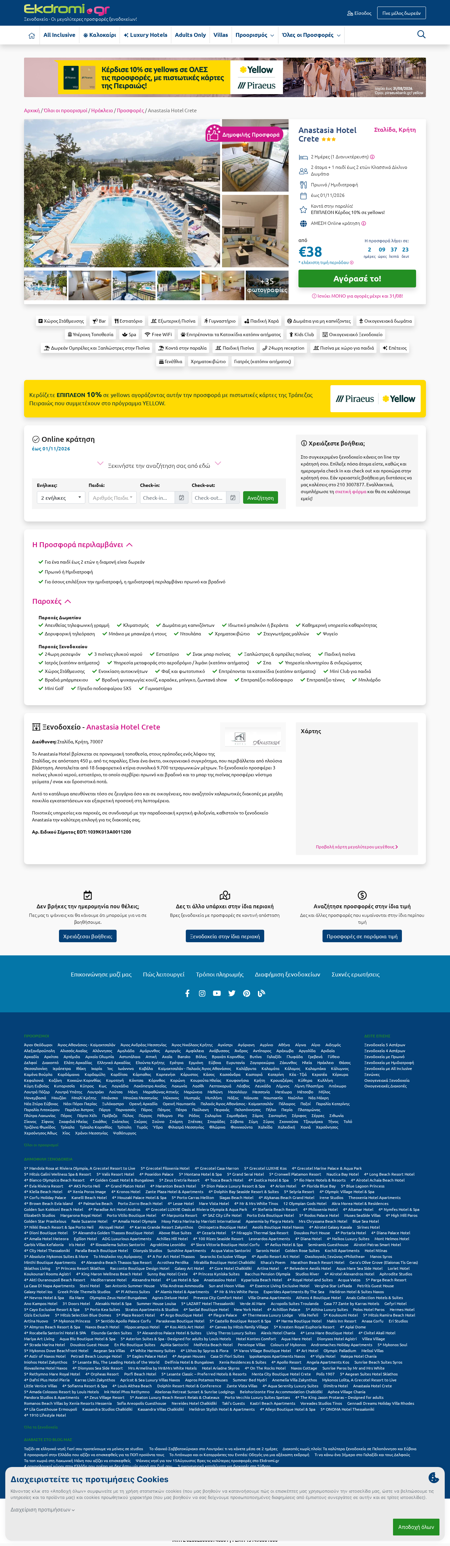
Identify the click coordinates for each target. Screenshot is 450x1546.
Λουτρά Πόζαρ (37, 1091)
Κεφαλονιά (33, 1080)
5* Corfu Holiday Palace (45, 1197)
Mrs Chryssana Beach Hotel (323, 1221)
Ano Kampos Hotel (40, 1303)
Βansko (184, 1056)
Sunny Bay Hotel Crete (167, 1273)
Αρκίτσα (51, 1056)
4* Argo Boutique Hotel (181, 1315)
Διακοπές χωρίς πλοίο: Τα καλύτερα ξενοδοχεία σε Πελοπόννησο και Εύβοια (350, 1448)
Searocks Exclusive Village (223, 1256)
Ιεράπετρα (62, 1068)
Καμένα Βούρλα (38, 1074)
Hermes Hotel (402, 1309)
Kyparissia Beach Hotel (261, 1279)
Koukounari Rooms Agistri (47, 1273)
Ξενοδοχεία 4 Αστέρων (384, 1050)
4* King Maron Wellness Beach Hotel (109, 1273)
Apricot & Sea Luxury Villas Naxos (150, 1379)
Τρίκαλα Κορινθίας (96, 1127)
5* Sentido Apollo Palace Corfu (123, 1320)
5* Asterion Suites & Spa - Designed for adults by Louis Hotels (176, 1338)
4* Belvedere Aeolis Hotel (307, 1268)
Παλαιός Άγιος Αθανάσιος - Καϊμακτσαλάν (237, 1103)
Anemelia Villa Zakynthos (294, 1379)
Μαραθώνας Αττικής (161, 1091)
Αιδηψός (333, 1044)
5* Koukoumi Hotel (340, 1315)
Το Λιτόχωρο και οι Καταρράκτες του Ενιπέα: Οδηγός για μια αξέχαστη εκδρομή (239, 1454)
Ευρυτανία (235, 1062)
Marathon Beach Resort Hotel (317, 1262)
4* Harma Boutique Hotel (299, 1320)
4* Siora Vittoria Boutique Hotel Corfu (225, 1244)
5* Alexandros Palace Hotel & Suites (169, 1332)
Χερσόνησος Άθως (40, 1132)
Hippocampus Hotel (142, 1326)
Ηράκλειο (102, 110)
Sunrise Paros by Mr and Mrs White (354, 1368)
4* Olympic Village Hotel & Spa (347, 1191)
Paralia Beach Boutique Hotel (101, 1250)
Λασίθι (198, 1085)
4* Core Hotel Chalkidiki (230, 1268)
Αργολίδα (307, 1050)
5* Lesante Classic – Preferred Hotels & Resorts (203, 1373)
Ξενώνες (372, 1074)
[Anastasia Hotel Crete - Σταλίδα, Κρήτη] (122, 192)
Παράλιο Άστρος (79, 1109)
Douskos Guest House (89, 1344)
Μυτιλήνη (213, 1097)
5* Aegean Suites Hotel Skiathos (369, 1373)
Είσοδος (362, 13)
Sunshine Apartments (186, 1250)
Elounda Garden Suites (111, 1332)
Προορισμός (252, 34)
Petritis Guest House (375, 1285)
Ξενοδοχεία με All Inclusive (388, 1068)
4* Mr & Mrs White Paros (236, 1291)
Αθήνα (284, 1044)
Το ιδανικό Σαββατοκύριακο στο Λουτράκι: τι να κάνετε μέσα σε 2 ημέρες (213, 1448)
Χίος (66, 1132)
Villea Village (373, 1338)
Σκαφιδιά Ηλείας (73, 1121)
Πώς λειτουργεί (163, 974)
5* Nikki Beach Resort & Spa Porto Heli (59, 1227)
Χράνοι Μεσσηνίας (91, 1132)
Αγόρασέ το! (357, 278)
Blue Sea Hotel (365, 1221)
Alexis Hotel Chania (278, 1332)
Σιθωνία (336, 1115)
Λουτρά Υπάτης (68, 1091)
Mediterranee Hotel (109, 1279)
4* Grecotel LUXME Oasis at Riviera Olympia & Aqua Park (196, 1209)
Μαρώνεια (193, 1091)
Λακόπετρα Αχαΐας (150, 1085)
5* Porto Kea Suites (102, 1309)
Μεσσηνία (261, 1091)
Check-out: (203, 485)
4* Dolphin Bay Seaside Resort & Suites (244, 1191)
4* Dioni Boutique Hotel (46, 1232)
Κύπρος (87, 1085)
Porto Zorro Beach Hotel (140, 1203)
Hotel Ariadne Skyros (220, 1368)
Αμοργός (173, 1050)
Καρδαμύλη (95, 1074)
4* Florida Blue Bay (318, 1185)
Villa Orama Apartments (269, 1297)
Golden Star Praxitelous (45, 1221)
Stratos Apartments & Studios (151, 1309)
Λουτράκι (95, 1091)
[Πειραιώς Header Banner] (225, 77)
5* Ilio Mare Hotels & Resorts (320, 1180)
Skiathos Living (37, 1268)
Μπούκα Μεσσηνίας (140, 1097)
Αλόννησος (102, 1050)
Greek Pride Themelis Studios (84, 1291)
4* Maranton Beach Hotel (173, 1185)
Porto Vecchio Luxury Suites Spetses (257, 1397)
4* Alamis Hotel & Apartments (182, 1291)
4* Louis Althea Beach (132, 1385)
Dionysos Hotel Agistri (337, 1338)
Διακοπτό (50, 1062)
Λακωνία (179, 1085)
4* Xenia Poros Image (87, 1191)
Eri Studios (398, 1320)
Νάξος (233, 1097)
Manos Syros (381, 1256)
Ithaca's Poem (273, 1262)
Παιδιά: (96, 485)
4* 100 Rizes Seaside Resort (218, 1238)
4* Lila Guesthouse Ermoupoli (50, 1409)
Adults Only (190, 34)
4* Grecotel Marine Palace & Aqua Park (327, 1168)
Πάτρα (181, 1109)
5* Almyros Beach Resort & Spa (52, 1326)
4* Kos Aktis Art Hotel (184, 1326)
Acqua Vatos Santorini (231, 1250)
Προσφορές (130, 110)
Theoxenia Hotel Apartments (375, 1197)
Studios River (307, 1273)
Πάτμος (163, 1109)
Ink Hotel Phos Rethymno (127, 1391)
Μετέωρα (283, 1091)
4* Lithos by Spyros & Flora (204, 1350)
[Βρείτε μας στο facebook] (187, 993)
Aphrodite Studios (396, 1273)
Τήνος (333, 1121)
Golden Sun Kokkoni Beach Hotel (53, 1209)
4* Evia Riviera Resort (43, 1185)
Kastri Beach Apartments (272, 1403)
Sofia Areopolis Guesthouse (141, 1403)
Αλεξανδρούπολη (39, 1050)
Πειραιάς (221, 1109)
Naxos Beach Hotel (102, 1326)
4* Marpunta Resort (179, 1215)
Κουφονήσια (237, 1080)
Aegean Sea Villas (109, 1350)
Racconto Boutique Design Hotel (139, 1268)
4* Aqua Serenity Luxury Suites (290, 1385)
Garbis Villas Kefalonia (44, 1244)
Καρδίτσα (119, 1074)
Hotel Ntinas (376, 1250)
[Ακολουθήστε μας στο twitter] (232, 993)
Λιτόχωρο (337, 1085)
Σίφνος (48, 1121)
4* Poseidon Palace (156, 1174)
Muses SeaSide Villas (362, 1215)
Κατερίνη (276, 1074)
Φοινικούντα (242, 1127)
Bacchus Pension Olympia (267, 1273)
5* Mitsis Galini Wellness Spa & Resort (57, 1174)
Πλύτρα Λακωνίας (39, 1115)
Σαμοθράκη (237, 1115)
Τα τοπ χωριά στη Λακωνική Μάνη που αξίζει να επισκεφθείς (77, 1460)
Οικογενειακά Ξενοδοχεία (386, 1080)
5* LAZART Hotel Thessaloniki (208, 1303)
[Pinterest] (246, 993)
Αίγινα (300, 1044)
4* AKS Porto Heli (84, 1185)
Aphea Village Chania (346, 1391)
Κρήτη (259, 1080)
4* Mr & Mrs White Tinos (256, 1203)
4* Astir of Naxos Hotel (45, 1356)
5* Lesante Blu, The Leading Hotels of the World (115, 1362)
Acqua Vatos (349, 1279)
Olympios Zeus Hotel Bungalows (118, 1297)
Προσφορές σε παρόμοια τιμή (362, 936)
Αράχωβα (285, 1050)
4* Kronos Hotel (125, 1191)
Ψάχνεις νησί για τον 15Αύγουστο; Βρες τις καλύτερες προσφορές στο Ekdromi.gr (207, 1460)
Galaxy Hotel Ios (38, 1291)
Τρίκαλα (67, 1127)
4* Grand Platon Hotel (125, 1185)
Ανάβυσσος (219, 1050)
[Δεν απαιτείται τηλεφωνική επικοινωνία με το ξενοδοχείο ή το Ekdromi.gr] (363, 223)
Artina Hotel (268, 1268)
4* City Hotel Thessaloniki (47, 1250)
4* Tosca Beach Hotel (224, 1180)
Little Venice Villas (40, 1385)
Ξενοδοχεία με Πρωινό (384, 1056)
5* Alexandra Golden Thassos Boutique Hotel (113, 1232)
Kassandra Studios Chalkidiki (107, 1409)
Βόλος (201, 1056)
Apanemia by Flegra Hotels (270, 1221)
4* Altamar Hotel (358, 1209)
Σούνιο (158, 1121)
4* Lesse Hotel (181, 1203)
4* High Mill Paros (401, 1215)
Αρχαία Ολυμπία (99, 1056)
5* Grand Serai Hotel (245, 1174)
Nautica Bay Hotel (342, 1174)
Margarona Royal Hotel (80, 1215)
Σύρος (268, 1121)
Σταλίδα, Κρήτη (395, 129)
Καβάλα (146, 1068)
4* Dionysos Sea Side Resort (97, 1368)
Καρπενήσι (165, 1074)
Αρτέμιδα (72, 1056)
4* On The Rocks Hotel (265, 1368)
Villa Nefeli (308, 1315)
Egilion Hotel (85, 1238)
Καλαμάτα (270, 1068)
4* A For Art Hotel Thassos (171, 1256)
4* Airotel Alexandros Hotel (349, 1273)
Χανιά (305, 1127)
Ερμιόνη (196, 1062)
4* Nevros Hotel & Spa (44, 1297)
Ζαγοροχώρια (262, 1062)
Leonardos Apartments (269, 1238)
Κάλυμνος (340, 1068)
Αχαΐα (167, 1056)
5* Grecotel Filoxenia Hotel (165, 1168)
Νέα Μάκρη (318, 1097)
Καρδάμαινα (68, 1074)
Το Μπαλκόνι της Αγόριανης (118, 1256)
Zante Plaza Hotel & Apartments (174, 1191)
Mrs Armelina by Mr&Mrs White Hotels (162, 1368)
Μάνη (133, 1091)
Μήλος (324, 1091)
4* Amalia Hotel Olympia (134, 1221)
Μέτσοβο (305, 1091)
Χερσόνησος (327, 1127)
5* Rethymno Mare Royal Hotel (52, 1373)
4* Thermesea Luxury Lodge (267, 1315)
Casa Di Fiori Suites (227, 1356)
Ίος (110, 1068)
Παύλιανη (200, 1109)
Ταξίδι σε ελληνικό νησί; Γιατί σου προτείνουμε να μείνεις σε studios (84, 1448)
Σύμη (253, 1121)
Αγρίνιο (266, 1044)
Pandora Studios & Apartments (51, 1397)
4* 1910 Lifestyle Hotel (45, 1415)
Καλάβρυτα (246, 1068)
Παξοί (305, 1103)
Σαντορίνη (277, 1115)
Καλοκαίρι (102, 34)
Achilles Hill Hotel (172, 1238)
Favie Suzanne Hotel (89, 1221)
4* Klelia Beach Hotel (43, 1191)
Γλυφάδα (295, 1056)
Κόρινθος (157, 1080)
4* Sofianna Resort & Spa (84, 1385)
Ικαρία (96, 1068)
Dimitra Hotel (335, 1385)
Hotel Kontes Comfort (256, 1338)
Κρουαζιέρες (281, 1080)
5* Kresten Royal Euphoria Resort (304, 1326)
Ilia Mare (76, 1297)
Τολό (348, 1121)
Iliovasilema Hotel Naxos (45, 1368)
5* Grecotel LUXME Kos (265, 1168)
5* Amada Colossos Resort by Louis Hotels (61, 1391)
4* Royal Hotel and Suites (310, 1279)
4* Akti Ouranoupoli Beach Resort (54, 1279)
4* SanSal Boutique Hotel (206, 1309)
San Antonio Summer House (130, 1285)
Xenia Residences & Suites (242, 1362)
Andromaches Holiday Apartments (341, 1344)
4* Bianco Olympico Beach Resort (54, 1180)
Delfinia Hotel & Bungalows (189, 1362)
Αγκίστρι (225, 1044)
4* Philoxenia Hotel (320, 1209)
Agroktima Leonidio (167, 1244)
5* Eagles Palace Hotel (147, 1356)
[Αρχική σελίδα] (32, 35)
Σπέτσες (195, 1121)
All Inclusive (59, 34)
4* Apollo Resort (286, 1362)
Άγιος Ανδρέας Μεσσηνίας (143, 1044)
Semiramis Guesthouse (328, 1244)
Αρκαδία (31, 1056)
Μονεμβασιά (35, 1097)
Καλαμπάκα (315, 1068)
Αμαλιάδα (125, 1050)
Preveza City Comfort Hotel (218, 1297)
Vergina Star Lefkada (333, 1285)
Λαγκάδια (120, 1085)
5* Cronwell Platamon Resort (295, 1174)
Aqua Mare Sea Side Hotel (359, 1268)
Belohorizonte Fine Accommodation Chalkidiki (281, 1391)
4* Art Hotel (307, 1350)
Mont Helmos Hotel (392, 1238)
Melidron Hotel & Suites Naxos (356, 1291)
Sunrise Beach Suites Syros (378, 1362)
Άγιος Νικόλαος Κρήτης (192, 1044)
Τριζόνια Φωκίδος (39, 1127)
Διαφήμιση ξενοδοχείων (287, 974)
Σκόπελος (120, 1121)
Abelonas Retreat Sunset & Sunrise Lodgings (195, 1391)
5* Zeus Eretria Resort (179, 1180)
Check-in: (149, 485)
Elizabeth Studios (39, 1215)
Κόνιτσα (136, 1080)
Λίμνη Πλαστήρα (309, 1085)
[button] (61, 497)
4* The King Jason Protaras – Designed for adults (339, 1397)
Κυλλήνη (325, 1080)
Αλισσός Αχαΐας (73, 1050)
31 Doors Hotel (76, 1303)
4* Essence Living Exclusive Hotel (279, 1285)
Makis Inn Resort (341, 1320)
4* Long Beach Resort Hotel (389, 1174)
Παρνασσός (126, 1109)
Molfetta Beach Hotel (213, 1344)
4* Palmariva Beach (95, 1203)
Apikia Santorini (174, 1344)
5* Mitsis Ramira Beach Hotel (389, 1315)
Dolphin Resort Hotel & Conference (189, 1385)
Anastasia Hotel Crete (123, 726)
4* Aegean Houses (188, 1356)
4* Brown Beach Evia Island (48, 1203)
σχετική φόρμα (350, 491)
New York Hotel (248, 1309)
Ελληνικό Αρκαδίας (113, 1062)
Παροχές (47, 601)
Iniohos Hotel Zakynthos (45, 1362)
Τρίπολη (124, 1127)
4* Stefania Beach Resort (275, 1209)
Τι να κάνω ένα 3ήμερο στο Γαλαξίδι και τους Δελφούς (362, 1454)
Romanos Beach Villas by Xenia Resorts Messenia (68, 1403)
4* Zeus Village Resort (104, 1397)
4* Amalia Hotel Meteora (46, 1238)
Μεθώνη (215, 1091)
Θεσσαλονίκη (35, 1068)
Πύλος (128, 1115)
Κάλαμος (292, 1068)
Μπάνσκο (109, 1097)
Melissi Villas (372, 1350)
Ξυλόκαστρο (113, 1103)
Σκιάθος (100, 1121)
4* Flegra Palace (222, 1315)
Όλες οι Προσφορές (308, 34)
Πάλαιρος (287, 1103)
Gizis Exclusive (37, 1315)
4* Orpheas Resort (102, 1373)
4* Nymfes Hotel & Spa (399, 1209)
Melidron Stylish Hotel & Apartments (222, 1409)
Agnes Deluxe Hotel (170, 1297)
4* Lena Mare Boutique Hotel (326, 1332)
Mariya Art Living (39, 1338)
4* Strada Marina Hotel (44, 1344)
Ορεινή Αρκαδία (143, 1103)
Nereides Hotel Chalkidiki (194, 1403)
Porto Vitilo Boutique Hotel (131, 1215)
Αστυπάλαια (129, 1056)
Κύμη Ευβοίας (36, 1085)
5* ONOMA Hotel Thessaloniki (347, 1409)
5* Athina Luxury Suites (327, 1309)
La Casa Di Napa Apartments (49, 1285)
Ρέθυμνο (165, 1115)
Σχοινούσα (288, 1121)
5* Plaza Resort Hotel (135, 1315)
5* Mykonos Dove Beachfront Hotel (56, 1350)
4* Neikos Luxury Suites (348, 1238)
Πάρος (146, 1109)
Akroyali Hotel (111, 1227)
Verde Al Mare (253, 1303)
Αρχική (32, 110)
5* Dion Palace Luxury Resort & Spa (233, 1185)
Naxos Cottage (304, 1368)
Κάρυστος (189, 1074)
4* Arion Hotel (283, 1185)
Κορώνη (177, 1080)
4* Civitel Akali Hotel (376, 1332)
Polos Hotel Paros (368, 1309)
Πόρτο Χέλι (87, 1115)
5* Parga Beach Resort (386, 1279)
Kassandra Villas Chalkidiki (161, 1409)
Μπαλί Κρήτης (83, 1097)
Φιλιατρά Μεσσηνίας (186, 1127)
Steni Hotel (90, 1285)
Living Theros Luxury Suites (231, 1332)
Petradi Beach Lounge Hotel (96, 1356)
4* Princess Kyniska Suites (216, 1273)
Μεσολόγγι (237, 1091)
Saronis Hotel (268, 1250)
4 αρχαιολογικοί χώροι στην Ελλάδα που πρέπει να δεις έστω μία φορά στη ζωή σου (98, 1466)
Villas (220, 34)
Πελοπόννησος (248, 1109)
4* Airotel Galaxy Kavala (330, 1227)
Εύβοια (215, 1062)
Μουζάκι (58, 1097)
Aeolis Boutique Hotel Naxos (278, 1227)
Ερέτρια (176, 1062)
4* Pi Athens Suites (133, 1291)
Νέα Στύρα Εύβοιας (41, 1103)
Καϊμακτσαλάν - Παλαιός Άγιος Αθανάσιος (194, 1068)
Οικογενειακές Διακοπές (385, 1085)
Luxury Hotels (148, 34)
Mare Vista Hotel (214, 1203)
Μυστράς (192, 1097)
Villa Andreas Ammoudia (182, 1285)
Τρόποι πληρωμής (219, 974)
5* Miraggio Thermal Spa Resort (260, 1232)
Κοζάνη (55, 1080)
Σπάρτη (176, 1121)
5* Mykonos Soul (392, 1344)
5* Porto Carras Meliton (193, 1197)
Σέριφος (299, 1115)
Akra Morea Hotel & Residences (360, 1203)
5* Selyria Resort (299, 1191)
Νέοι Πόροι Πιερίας (80, 1103)
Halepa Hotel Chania (359, 1356)
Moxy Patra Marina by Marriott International (200, 1221)
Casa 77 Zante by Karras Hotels (351, 1303)
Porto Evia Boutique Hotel (270, 1215)
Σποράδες (216, 1121)
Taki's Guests (233, 1403)
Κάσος (208, 1074)
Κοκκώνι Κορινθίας (84, 1080)
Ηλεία (307, 1062)
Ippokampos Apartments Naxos (277, 1356)
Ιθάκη (81, 1068)
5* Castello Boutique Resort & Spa (240, 1320)
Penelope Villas (251, 1344)
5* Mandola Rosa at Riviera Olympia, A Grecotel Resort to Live (79, 1168)
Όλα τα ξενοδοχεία (41, 1426)
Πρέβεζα (109, 1115)
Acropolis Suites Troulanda (295, 1303)
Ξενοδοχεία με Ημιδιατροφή (389, 1062)
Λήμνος (282, 1085)
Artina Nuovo (36, 1320)
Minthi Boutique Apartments (50, 1262)
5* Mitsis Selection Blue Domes (83, 1315)
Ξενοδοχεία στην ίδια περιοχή (225, 936)
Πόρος (66, 1115)
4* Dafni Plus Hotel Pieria (47, 1379)
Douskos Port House (312, 1232)
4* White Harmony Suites (152, 1350)
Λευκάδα (263, 1085)
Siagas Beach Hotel (236, 1197)
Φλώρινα (217, 1127)
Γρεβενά (315, 1056)
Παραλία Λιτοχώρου (42, 1109)
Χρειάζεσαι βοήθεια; (87, 936)
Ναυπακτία (273, 1097)
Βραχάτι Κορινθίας (228, 1056)
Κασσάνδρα (230, 1074)
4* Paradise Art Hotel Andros (114, 1209)
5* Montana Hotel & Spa (200, 1174)
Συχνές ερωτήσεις (356, 974)
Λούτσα (116, 1091)
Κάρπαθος (142, 1074)
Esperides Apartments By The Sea (294, 1291)
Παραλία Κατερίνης (333, 1103)
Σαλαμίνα (213, 1115)
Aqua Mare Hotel (296, 1338)
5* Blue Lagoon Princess (362, 1185)
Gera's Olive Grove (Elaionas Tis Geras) (384, 1262)
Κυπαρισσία (64, 1085)
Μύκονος (171, 1097)
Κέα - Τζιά (298, 1074)
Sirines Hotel (368, 1227)
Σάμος (257, 1115)
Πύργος (145, 1115)
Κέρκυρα (340, 1074)
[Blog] (261, 993)
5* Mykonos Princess (71, 1320)
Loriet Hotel (398, 1268)
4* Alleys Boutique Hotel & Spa (287, 1409)
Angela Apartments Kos (328, 1362)
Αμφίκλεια (195, 1050)
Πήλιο (271, 1109)
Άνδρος (241, 1050)
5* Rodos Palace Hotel (319, 1215)
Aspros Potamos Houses (206, 1379)
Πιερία (287, 1109)
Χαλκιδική (286, 1127)
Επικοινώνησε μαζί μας (101, 974)
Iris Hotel (77, 1244)
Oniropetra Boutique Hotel (222, 1227)
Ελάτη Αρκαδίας (78, 1062)
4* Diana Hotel (308, 1238)
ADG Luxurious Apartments (126, 1238)
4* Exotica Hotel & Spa (268, 1180)
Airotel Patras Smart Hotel (377, 1244)
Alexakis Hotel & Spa (113, 1303)
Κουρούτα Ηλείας (205, 1080)
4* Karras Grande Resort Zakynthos (161, 1227)
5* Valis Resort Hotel (115, 1174)
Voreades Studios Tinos (321, 1403)
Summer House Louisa (156, 1303)
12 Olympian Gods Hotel (304, 1203)
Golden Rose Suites (302, 1250)
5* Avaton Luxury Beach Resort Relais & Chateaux (174, 1397)
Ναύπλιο (295, 1097)
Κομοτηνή (115, 1080)
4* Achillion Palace (283, 1309)
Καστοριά (254, 1074)
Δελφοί (30, 1062)
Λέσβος (243, 1085)
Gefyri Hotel (395, 1303)
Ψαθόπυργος (124, 1132)
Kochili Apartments (342, 1250)
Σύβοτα (236, 1121)
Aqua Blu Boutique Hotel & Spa (87, 1338)
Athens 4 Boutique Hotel (318, 1297)
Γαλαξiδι (274, 1056)
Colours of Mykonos (288, 1344)
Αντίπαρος (262, 1050)
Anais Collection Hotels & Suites (374, 1297)
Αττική (151, 1056)
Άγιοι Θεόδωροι (38, 1044)
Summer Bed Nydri (250, 1379)
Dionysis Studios (147, 1250)
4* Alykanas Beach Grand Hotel (286, 1197)
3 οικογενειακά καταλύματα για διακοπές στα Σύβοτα (224, 1466)
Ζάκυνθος (288, 1062)
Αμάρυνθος (150, 1050)
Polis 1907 (325, 1373)
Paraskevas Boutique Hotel (180, 1320)
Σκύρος (140, 1121)
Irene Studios (331, 1197)
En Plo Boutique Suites (134, 1344)
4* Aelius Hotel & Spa (284, 1244)
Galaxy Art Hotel (189, 1268)
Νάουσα (251, 1097)
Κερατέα (319, 1074)
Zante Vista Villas (242, 1385)
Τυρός (142, 1127)
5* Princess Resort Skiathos (80, 1268)
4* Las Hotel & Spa (182, 1279)
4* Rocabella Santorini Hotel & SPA (55, 1332)
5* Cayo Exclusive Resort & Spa (51, 1309)
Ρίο (180, 1115)
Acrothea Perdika (172, 1262)
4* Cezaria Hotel (211, 1232)
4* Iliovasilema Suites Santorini (117, 1244)
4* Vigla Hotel (322, 1356)
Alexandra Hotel (146, 1279)
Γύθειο (334, 1056)
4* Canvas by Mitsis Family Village (239, 1326)
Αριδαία (328, 1050)
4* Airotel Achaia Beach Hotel (378, 1180)
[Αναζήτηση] (421, 34)
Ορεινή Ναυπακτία (179, 1103)
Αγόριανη (246, 1044)
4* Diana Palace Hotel (390, 1232)
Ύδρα (158, 1127)
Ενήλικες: (47, 485)
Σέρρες (318, 1115)
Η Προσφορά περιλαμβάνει (78, 544)
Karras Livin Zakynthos (95, 1379)
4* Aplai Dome (353, 1326)
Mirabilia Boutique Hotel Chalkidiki (224, 1262)
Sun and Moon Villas (226, 1285)
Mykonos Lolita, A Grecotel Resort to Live (359, 1379)
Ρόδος (194, 1115)
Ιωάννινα (126, 1068)
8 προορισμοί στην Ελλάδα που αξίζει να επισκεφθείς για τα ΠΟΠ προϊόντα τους (94, 1454)
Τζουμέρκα (313, 1121)
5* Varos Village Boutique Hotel (262, 1350)
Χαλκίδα (265, 1127)
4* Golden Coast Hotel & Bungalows (122, 1180)
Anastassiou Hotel (220, 1279)
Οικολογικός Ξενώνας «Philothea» (335, 1256)
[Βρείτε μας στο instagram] (202, 993)
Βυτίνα (256, 1056)
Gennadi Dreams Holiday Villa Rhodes (380, 1403)
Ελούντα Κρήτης (150, 1062)
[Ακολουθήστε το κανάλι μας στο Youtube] (217, 993)
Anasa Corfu (372, 1320)
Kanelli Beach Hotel (89, 1197)
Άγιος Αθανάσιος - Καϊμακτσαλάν (86, 1044)
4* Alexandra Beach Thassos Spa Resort (116, 1262)
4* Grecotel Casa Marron (217, 1168)
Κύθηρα (305, 1080)
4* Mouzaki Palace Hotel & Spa (139, 1197)
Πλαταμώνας (309, 1109)
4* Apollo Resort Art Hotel (275, 1256)
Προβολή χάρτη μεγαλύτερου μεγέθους (355, 846)
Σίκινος (30, 1121)
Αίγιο (315, 1044)
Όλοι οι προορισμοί (65, 110)
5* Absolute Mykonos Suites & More (56, 1256)
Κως (102, 1085)
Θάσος (345, 1062)
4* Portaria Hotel (350, 1232)
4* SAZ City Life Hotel (222, 1215)
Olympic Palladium (339, 1350)
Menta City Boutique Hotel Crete (281, 1373)
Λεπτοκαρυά (220, 1085)
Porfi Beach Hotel (140, 1373)
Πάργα (104, 1109)
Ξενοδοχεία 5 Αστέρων (384, 1044)
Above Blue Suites (175, 1232)
